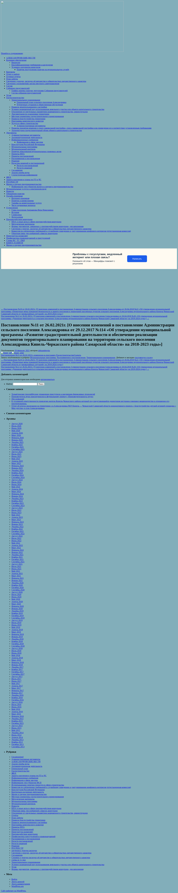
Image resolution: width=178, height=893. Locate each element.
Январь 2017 (17, 693)
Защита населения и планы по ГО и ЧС (23, 179)
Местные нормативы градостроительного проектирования (37, 116)
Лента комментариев (20, 884)
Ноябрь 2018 (17, 641)
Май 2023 (15, 515)
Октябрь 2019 (17, 615)
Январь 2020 (17, 608)
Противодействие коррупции (19, 219)
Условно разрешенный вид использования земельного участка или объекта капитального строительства (57, 109)
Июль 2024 (16, 482)
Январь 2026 (17, 440)
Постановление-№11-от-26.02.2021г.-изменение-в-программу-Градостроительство (37, 355)
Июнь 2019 (16, 625)
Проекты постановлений (22, 156)
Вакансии (15, 62)
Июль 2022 (16, 538)
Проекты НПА (18, 154)
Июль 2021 (16, 566)
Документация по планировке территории (30, 114)
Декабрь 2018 (17, 639)
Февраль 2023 (17, 522)
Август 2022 (17, 536)
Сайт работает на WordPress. (13, 891)
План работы (12, 79)
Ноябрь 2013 (17, 742)
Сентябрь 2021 (17, 562)
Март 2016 (16, 714)
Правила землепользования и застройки (29, 107)
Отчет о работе (13, 74)
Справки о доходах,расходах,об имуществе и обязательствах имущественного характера (50, 857)
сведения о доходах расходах (24, 850)
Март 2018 (16, 660)
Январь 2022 (17, 552)
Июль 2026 (16, 426)
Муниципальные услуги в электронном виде (26, 189)
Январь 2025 (17, 468)
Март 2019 (16, 632)
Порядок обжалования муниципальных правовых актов (36, 151)
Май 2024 (15, 487)
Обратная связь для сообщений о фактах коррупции (34, 233)
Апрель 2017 (17, 686)
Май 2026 (15, 431)
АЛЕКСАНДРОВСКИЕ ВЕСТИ (20, 58)
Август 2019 (17, 620)
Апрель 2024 (17, 489)
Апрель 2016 (17, 711)
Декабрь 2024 (17, 470)
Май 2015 (15, 730)
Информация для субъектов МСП (26, 783)
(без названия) (17, 399)
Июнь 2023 (16, 512)
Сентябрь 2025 (17, 449)
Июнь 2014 (16, 735)
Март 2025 (16, 463)
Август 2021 (17, 564)
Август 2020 (17, 592)
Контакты (10, 72)
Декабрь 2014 (17, 733)
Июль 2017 (16, 679)
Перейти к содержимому (12, 53)
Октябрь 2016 (17, 700)
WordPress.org (17, 886)
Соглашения (16, 170)
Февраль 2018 (17, 662)
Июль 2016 (16, 704)
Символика (16, 215)
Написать (137, 259)
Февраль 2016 (17, 716)
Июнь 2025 (16, 456)
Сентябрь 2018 (17, 646)
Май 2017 (15, 683)
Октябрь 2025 (17, 447)
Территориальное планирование (25, 100)
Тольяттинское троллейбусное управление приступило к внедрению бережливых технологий (53, 394)
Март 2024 (16, 491)
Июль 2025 (16, 454)
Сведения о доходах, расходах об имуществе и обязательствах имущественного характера (46, 81)
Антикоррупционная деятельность (26, 137)
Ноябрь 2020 (17, 585)
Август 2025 (17, 452)
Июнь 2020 (16, 597)
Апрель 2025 (17, 461)
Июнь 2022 (16, 541)
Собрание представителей (18, 88)
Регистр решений (24, 168)
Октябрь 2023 (17, 503)
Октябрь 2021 (17, 559)
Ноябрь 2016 (17, 697)
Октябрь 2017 (17, 672)
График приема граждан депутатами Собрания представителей (39, 90)
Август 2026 (17, 424)
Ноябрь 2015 (17, 721)
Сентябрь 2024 (17, 477)
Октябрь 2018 (17, 644)
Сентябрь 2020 (17, 590)
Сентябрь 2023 (17, 505)
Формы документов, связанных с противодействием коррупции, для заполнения (47, 226)
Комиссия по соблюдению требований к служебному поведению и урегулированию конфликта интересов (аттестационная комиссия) (71, 231)
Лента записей (17, 882)
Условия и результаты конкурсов (25, 67)
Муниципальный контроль (23, 149)
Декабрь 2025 (17, 442)
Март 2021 (16, 576)
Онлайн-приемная (14, 196)
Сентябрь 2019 (17, 618)
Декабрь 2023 (17, 498)
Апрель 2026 (17, 433)
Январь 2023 (17, 524)
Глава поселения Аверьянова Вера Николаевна (32, 210)
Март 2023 (16, 519)
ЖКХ (8, 177)
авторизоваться (47, 379)
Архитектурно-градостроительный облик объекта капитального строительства (46, 130)
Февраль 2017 (17, 690)
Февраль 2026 (17, 438)
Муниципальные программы (24, 147)
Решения (15, 161)
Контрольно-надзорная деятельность (27, 792)
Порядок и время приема (22, 201)
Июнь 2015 (16, 728)
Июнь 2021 (16, 569)
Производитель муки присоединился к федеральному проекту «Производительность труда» (52, 396)
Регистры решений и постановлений (27, 163)
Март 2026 (16, 435)
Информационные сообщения (24, 140)
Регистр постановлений (27, 165)
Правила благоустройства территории (28, 119)
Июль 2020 (16, 594)
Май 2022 (15, 543)
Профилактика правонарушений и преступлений (28, 238)
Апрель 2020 (17, 601)
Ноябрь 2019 (17, 613)
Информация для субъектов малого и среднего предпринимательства (42, 186)
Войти (14, 879)
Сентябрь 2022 (17, 534)
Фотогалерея (17, 217)
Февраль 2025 (17, 466)
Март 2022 (16, 548)
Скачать (77, 355)
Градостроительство (15, 98)
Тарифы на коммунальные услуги (26, 203)
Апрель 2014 (17, 737)
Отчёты (14, 815)
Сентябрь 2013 (17, 747)
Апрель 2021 (17, 573)
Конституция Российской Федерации (28, 144)
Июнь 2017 (16, 681)
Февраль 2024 (17, 494)
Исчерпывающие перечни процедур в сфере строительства (37, 785)
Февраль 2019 (17, 634)
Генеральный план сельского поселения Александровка (41, 102)
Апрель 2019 (17, 630)
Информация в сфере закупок (30, 142)
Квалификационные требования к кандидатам (32, 65)
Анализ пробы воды (20, 172)
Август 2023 (17, 508)
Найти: (9, 384)
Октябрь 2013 (17, 744)
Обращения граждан (15, 194)
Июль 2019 (16, 623)
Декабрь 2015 (17, 719)
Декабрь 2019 (17, 611)
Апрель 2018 (17, 658)
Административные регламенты (31, 126)
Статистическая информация (24, 175)
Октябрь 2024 (17, 475)
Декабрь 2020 (17, 583)
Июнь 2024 (16, 484)
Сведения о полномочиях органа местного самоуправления (32, 83)
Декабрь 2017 (17, 667)
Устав (8, 95)
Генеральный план (19, 768)
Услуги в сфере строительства (24, 123)
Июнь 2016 (16, 707)
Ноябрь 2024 (17, 473)
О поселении (12, 208)
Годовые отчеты (13, 76)
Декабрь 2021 (17, 555)
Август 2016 (17, 702)
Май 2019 (15, 627)
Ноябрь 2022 (17, 529)
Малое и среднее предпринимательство (23, 184)
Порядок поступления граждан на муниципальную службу (43, 69)
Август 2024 (17, 480)
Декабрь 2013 (17, 740)
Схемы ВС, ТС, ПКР (15, 240)
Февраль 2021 (17, 578)
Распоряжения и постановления (25, 158)
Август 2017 (17, 676)
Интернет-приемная (20, 198)
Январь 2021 (17, 580)
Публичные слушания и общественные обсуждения (40, 105)
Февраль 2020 (17, 606)
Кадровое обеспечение (16, 60)
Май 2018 (15, 655)
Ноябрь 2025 (17, 445)
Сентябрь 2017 (17, 674)
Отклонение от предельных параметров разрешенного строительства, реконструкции (49, 112)
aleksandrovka (44, 350)
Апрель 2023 (17, 517)
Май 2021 (15, 571)
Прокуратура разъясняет (17, 236)
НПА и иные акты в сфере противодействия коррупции (36, 222)
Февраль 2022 (17, 550)
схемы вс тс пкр (18, 860)
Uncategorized (17, 757)
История (15, 212)
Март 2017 (16, 688)
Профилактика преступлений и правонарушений (33, 836)
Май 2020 (15, 599)
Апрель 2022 (17, 545)
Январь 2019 (17, 637)
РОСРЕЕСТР (12, 182)
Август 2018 (17, 648)
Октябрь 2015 (17, 723)
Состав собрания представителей (26, 93)
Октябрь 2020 (17, 587)
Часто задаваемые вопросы (23, 205)
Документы (11, 133)
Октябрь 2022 (17, 531)
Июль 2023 (16, 510)
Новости (10, 191)
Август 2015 (17, 726)
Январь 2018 (17, 665)
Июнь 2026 (16, 428)
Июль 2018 (16, 651)
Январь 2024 (17, 496)
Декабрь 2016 (17, 695)
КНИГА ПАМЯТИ (14, 243)
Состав (9, 86)
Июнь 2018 (16, 653)
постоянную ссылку (143, 357)
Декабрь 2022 (17, 527)
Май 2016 (15, 709)
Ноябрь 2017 (17, 669)
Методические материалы (23, 224)
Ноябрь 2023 (17, 501)
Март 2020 (16, 604)
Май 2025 (15, 459)
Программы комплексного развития (27, 121)
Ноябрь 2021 (17, 557)
